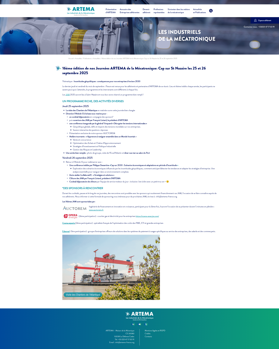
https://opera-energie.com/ (147, 216)
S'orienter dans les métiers (179, 11)
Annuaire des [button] (129, 11)
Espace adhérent (264, 20)
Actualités (199, 11)
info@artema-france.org (124, 342)
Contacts (148, 336)
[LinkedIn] (133, 323)
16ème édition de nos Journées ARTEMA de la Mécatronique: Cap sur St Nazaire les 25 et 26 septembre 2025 (134, 70)
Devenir (146, 11)
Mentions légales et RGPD (155, 330)
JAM (68, 94)
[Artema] (80, 11)
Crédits (147, 333)
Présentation (111, 11)
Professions (159, 11)
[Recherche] (211, 11)
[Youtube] (139, 323)
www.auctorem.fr (96, 209)
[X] (146, 323)
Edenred (66, 231)
